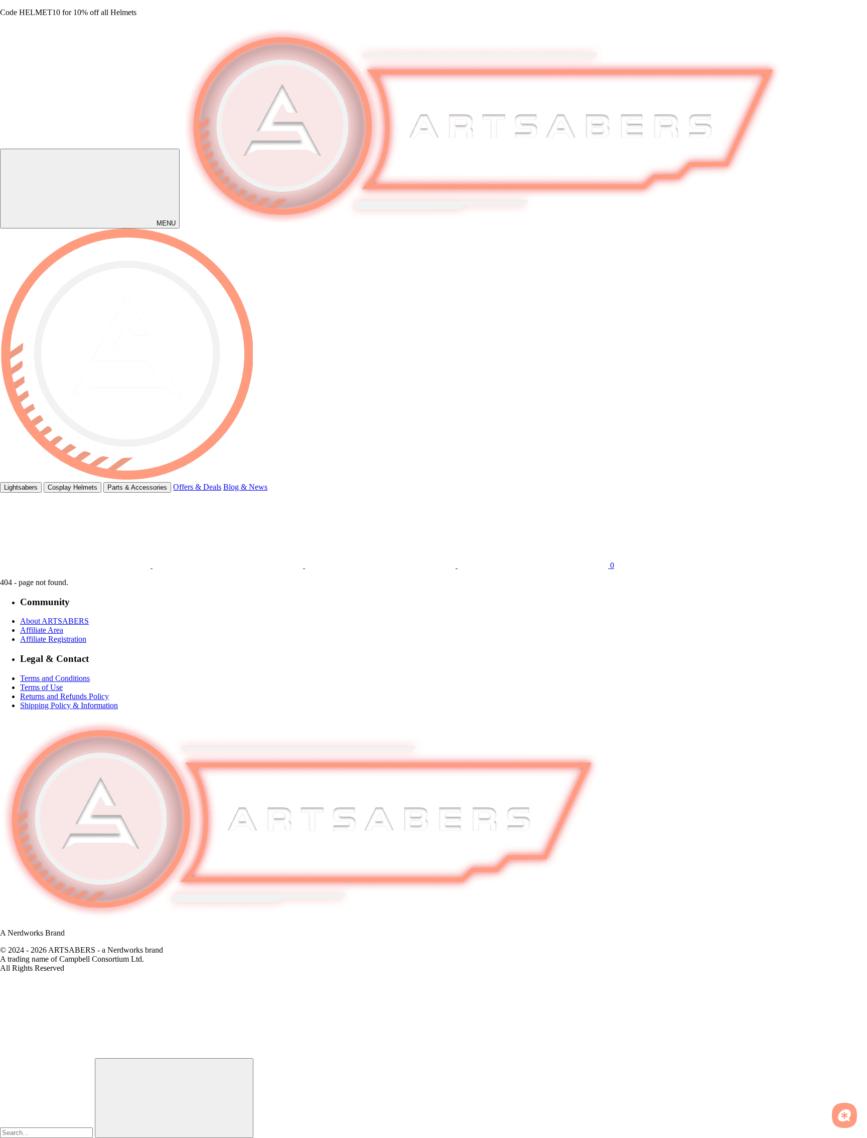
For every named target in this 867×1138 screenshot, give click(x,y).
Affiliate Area (41, 630)
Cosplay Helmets (72, 487)
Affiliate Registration (53, 639)
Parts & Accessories (137, 487)
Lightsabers (21, 487)
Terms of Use (41, 687)
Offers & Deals (197, 487)
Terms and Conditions (55, 678)
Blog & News (245, 487)
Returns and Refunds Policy (64, 696)
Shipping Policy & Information (69, 705)
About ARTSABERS (54, 621)
